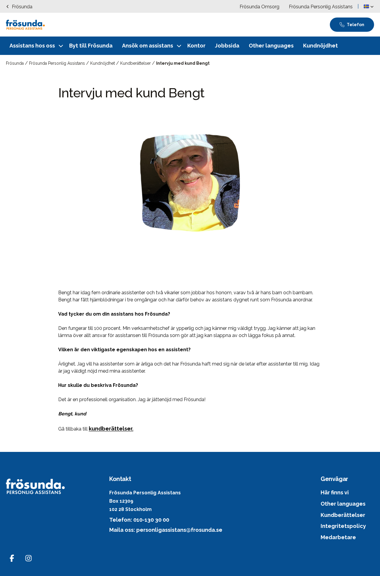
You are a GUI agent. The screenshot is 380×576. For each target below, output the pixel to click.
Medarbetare (338, 537)
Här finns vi (335, 492)
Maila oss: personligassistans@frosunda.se (165, 530)
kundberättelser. (111, 428)
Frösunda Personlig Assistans (57, 63)
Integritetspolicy (343, 526)
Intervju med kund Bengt (183, 63)
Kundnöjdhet (103, 63)
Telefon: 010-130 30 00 (139, 520)
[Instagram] (28, 558)
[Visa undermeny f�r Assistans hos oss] (60, 45)
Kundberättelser (136, 63)
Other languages (343, 504)
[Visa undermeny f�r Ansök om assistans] (179, 45)
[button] (369, 6)
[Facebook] (12, 558)
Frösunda (15, 63)
